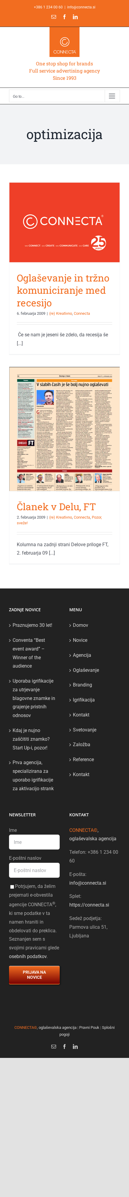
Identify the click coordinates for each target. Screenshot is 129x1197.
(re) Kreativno (60, 313)
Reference (83, 759)
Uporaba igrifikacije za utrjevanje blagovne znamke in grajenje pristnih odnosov (34, 698)
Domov (80, 625)
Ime (13, 830)
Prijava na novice (34, 975)
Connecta (82, 313)
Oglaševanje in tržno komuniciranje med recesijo (63, 290)
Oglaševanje (86, 670)
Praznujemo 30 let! (32, 625)
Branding (82, 685)
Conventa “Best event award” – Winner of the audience (29, 653)
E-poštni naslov (25, 858)
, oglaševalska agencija (45, 1027)
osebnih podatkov (27, 956)
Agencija (82, 655)
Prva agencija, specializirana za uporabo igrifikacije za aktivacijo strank (33, 775)
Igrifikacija (84, 700)
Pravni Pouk (89, 1027)
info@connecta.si (81, 7)
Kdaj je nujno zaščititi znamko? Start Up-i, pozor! (31, 739)
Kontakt (81, 715)
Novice (80, 640)
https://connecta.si (89, 905)
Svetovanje (84, 730)
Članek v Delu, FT (56, 506)
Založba (81, 744)
